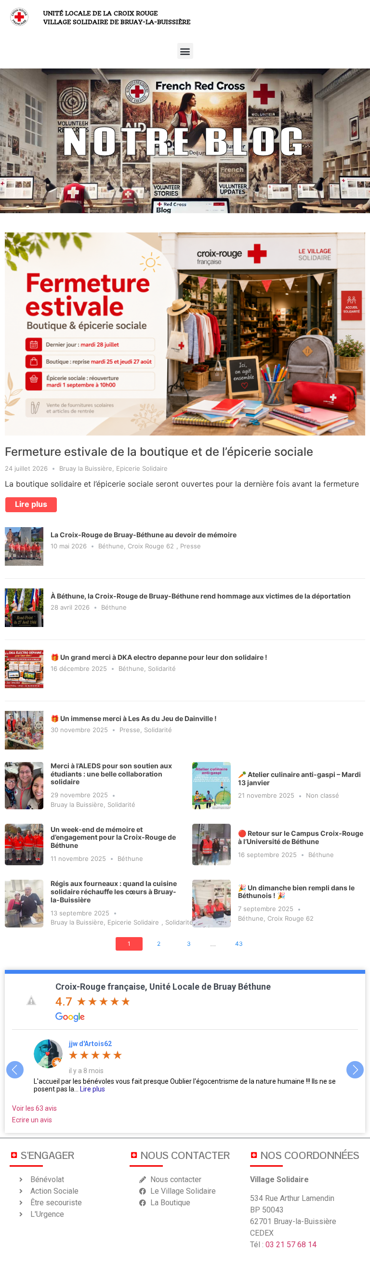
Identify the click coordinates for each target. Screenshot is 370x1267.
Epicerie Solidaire (142, 468)
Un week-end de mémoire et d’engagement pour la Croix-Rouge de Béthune (113, 837)
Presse (190, 546)
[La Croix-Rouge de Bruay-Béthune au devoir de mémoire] (24, 563)
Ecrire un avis (32, 1120)
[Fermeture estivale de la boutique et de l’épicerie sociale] (185, 333)
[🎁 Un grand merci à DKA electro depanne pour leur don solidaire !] (24, 685)
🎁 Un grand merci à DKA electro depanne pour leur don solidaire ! (159, 657)
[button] (185, 51)
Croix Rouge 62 (151, 546)
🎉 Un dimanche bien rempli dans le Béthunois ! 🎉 (296, 892)
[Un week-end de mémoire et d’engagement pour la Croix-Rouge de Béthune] (24, 844)
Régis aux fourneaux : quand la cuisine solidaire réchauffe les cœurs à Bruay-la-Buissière (114, 891)
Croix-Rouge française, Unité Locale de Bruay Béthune (163, 986)
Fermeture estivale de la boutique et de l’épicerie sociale (159, 452)
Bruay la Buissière (85, 468)
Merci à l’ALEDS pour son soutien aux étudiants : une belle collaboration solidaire (111, 774)
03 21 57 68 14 (291, 1244)
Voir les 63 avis (34, 1108)
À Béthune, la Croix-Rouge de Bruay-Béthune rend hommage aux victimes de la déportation (201, 596)
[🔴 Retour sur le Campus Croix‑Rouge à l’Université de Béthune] (211, 844)
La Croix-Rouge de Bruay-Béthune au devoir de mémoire (144, 535)
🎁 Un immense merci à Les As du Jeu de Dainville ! (134, 718)
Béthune (111, 546)
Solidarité (162, 668)
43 (239, 943)
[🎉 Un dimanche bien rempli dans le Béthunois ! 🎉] (211, 903)
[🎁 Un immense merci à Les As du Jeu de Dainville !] (24, 746)
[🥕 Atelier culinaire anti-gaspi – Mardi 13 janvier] (211, 785)
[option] (185, 1066)
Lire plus (31, 504)
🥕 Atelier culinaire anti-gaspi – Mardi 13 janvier (299, 778)
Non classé (322, 795)
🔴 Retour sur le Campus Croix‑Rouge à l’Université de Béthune (300, 837)
